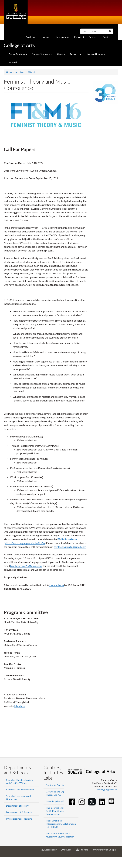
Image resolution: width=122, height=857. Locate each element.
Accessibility (51, 851)
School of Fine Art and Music (20, 789)
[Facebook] (72, 801)
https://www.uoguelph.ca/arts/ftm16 (25, 542)
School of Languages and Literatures (18, 798)
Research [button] (75, 54)
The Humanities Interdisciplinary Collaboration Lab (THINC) (61, 823)
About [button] (48, 38)
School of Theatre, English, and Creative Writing (19, 781)
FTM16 (31, 72)
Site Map (85, 851)
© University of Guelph (104, 849)
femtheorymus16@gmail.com (70, 546)
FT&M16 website (67, 539)
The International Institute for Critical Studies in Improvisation (59, 810)
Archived (19, 72)
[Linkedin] (102, 801)
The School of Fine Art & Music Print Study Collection (60, 835)
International (62, 37)
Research (95, 38)
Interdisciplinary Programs (19, 818)
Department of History (17, 805)
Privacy (69, 851)
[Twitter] (92, 801)
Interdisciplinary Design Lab (59, 801)
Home (9, 72)
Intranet (13, 62)
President (79, 37)
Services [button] (109, 38)
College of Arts (19, 45)
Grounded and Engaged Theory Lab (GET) (57, 793)
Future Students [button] (17, 54)
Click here (19, 705)
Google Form (56, 584)
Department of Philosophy (19, 812)
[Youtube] (111, 801)
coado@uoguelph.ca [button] (107, 789)
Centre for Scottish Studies (59, 785)
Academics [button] (33, 38)
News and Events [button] (95, 54)
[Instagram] (82, 801)
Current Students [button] (41, 54)
